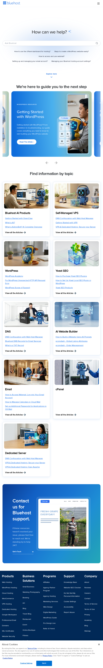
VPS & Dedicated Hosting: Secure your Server (76, 227)
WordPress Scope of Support (17, 287)
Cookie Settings (70, 601)
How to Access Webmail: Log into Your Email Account (24, 396)
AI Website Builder (67, 331)
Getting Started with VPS (66, 222)
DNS (8, 331)
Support (69, 576)
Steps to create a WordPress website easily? (71, 51)
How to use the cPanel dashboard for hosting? (32, 51)
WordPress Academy (14, 276)
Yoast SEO (62, 271)
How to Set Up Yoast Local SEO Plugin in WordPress (73, 282)
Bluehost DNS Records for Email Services (23, 341)
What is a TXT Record (14, 345)
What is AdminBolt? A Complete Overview (23, 227)
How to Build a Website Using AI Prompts (74, 337)
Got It (44, 663)
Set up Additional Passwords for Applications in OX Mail (25, 407)
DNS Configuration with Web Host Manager (74, 218)
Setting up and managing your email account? (30, 61)
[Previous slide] (47, 163)
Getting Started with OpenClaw (19, 218)
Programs (49, 576)
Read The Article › (27, 142)
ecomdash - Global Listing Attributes (71, 341)
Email (8, 389)
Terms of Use (32, 648)
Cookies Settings (26, 663)
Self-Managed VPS (67, 213)
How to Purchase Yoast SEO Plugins (71, 276)
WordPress (11, 271)
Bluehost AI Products (17, 213)
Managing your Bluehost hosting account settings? (71, 61)
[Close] (99, 644)
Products (8, 576)
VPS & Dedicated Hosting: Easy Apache (22, 467)
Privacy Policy (47, 656)
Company (90, 576)
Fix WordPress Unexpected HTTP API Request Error (25, 282)
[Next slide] (56, 163)
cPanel (60, 389)
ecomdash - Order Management (69, 345)
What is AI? (10, 222)
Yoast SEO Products (64, 287)
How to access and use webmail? (51, 56)
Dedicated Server (15, 453)
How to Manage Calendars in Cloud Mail (22, 402)
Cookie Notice (8, 658)
